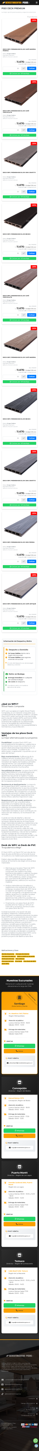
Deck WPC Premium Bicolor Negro (16, 234)
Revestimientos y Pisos (9, 1423)
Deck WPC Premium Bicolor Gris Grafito (19, 172)
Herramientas (5, 1433)
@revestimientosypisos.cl (13, 1384)
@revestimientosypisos (13, 1394)
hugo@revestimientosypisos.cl (21, 1147)
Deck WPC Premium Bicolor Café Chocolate (16, 111)
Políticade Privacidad (30, 1408)
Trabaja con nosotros (28, 1403)
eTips (12, 1427)
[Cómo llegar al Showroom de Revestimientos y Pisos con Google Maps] (36, 1446)
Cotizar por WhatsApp (20, 73)
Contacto (32, 1398)
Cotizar (32, 68)
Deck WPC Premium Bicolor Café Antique (19, 604)
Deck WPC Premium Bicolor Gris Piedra (18, 542)
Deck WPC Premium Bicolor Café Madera (19, 357)
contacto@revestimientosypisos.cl (17, 1379)
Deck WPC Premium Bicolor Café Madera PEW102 (19, 49)
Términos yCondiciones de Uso (28, 1414)
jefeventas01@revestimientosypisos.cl (20, 1063)
